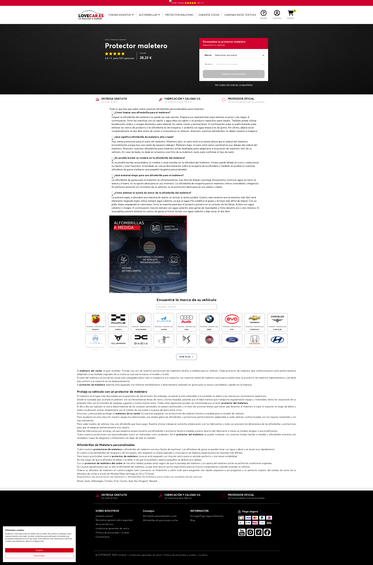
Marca (208, 55)
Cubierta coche (209, 15)
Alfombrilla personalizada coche (160, 516)
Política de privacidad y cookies (180, 555)
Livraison (203, 555)
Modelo (209, 64)
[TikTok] (258, 532)
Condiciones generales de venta (145, 555)
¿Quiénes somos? (104, 516)
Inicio (107, 39)
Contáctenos (102, 537)
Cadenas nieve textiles (240, 15)
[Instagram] (250, 532)
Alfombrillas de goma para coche (160, 520)
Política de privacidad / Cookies (112, 533)
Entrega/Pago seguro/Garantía (206, 516)
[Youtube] (242, 532)
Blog (192, 520)
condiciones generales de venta (112, 528)
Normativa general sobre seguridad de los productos (114, 522)
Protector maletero (179, 15)
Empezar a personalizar (233, 74)
